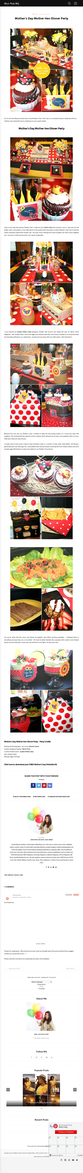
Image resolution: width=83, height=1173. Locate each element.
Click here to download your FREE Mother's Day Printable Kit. (30, 764)
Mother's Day (39, 796)
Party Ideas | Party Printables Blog (25, 1153)
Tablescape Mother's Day (59, 796)
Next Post (70, 968)
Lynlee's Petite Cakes (27, 751)
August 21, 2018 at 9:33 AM (22, 897)
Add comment (7, 898)
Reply (76, 894)
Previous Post (14, 968)
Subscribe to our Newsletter (42, 1156)
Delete (68, 894)
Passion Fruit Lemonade (41, 1102)
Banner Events (34, 746)
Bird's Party (26, 749)
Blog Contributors (42, 14)
